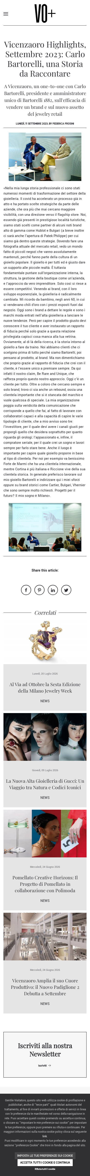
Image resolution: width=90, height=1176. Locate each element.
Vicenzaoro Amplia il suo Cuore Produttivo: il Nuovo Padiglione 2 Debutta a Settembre (45, 986)
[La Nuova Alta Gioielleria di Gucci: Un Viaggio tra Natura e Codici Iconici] (45, 736)
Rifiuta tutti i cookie (45, 1169)
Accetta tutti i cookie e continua (45, 1162)
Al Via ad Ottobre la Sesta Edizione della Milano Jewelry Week (45, 687)
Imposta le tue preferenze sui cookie (45, 1155)
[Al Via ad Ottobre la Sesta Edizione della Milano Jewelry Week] (45, 640)
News (45, 701)
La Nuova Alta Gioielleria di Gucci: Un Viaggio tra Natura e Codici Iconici (45, 784)
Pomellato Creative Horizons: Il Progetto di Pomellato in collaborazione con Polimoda (45, 883)
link (44, 1136)
